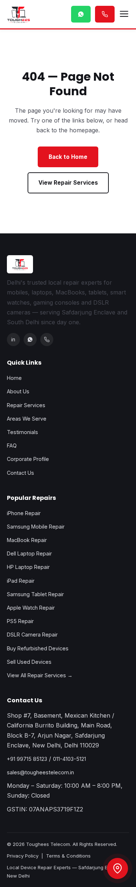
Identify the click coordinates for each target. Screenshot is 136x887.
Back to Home (68, 156)
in (13, 339)
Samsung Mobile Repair (36, 526)
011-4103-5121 (69, 759)
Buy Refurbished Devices (38, 648)
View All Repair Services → (40, 675)
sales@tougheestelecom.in (40, 772)
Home (14, 378)
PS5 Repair (20, 621)
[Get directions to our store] (117, 868)
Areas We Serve (26, 419)
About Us (18, 391)
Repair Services (26, 405)
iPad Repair (20, 581)
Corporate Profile (28, 459)
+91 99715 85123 (27, 759)
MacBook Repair (27, 540)
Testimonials (22, 432)
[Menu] (124, 14)
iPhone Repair (24, 513)
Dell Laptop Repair (29, 553)
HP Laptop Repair (28, 567)
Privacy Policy (22, 856)
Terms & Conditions (68, 856)
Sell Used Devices (29, 662)
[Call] (46, 339)
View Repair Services (68, 182)
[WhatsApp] (30, 339)
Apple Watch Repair (31, 608)
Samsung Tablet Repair (35, 594)
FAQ (12, 445)
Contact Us (20, 473)
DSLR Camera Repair (32, 634)
